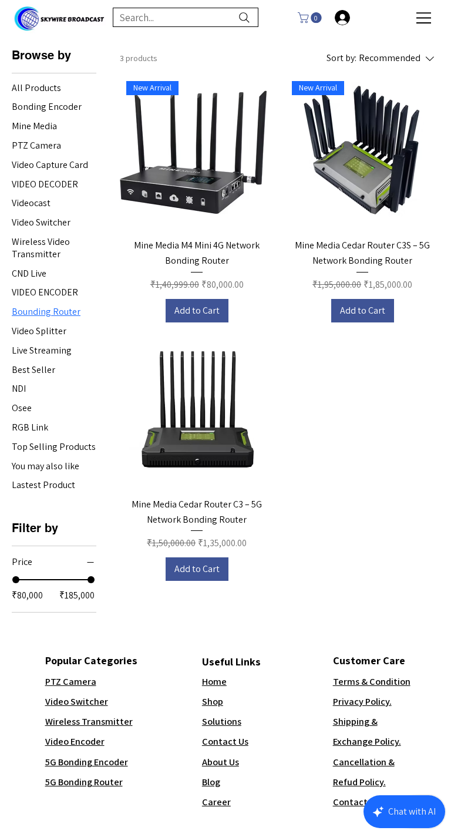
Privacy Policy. (362, 701)
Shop (212, 701)
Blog (211, 781)
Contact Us (225, 741)
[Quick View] (197, 411)
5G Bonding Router (84, 781)
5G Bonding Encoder (86, 761)
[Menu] (424, 18)
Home (214, 681)
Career (216, 801)
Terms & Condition (371, 681)
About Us (220, 761)
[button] (311, 17)
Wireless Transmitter (89, 721)
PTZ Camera (70, 681)
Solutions (221, 721)
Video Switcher (76, 701)
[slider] (16, 580)
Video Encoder (75, 741)
